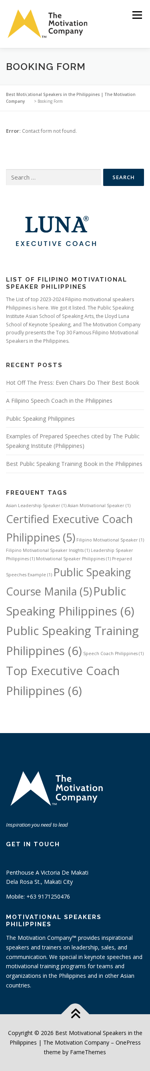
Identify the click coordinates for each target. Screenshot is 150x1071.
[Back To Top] (75, 1014)
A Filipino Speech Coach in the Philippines (59, 400)
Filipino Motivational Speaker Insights (48, 550)
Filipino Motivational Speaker (110, 540)
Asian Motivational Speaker (99, 505)
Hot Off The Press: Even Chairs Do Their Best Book (72, 382)
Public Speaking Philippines (40, 418)
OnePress (128, 1042)
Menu (136, 15)
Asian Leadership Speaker (36, 505)
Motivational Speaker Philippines (73, 558)
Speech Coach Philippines (113, 653)
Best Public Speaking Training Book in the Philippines (74, 464)
